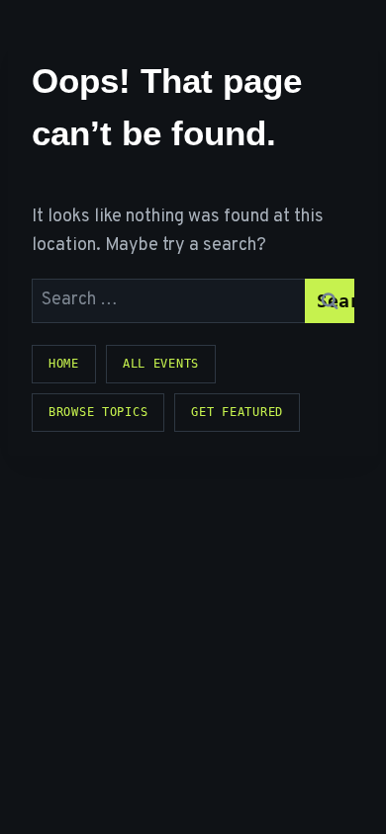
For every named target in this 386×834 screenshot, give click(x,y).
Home (63, 364)
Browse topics (97, 412)
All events (161, 364)
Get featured (237, 412)
